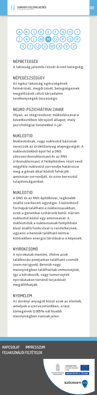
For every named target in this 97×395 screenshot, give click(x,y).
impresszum (35, 347)
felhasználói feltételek (22, 352)
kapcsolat (11, 347)
